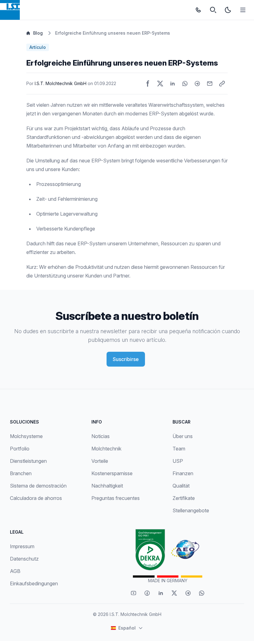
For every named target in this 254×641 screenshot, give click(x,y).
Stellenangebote (191, 510)
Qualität (181, 486)
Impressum (22, 546)
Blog (38, 33)
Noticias (100, 436)
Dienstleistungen (28, 461)
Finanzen (183, 473)
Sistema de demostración (38, 486)
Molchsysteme (26, 436)
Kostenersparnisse (112, 473)
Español (127, 627)
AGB (15, 571)
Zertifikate (184, 498)
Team (179, 448)
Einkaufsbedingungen (34, 583)
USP (178, 461)
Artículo (37, 47)
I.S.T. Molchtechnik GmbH (60, 83)
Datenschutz (24, 559)
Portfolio (19, 448)
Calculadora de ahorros (36, 498)
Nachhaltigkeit (107, 486)
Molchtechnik (106, 448)
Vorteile (99, 461)
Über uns (183, 436)
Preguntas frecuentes (115, 498)
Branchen (21, 473)
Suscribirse (126, 359)
